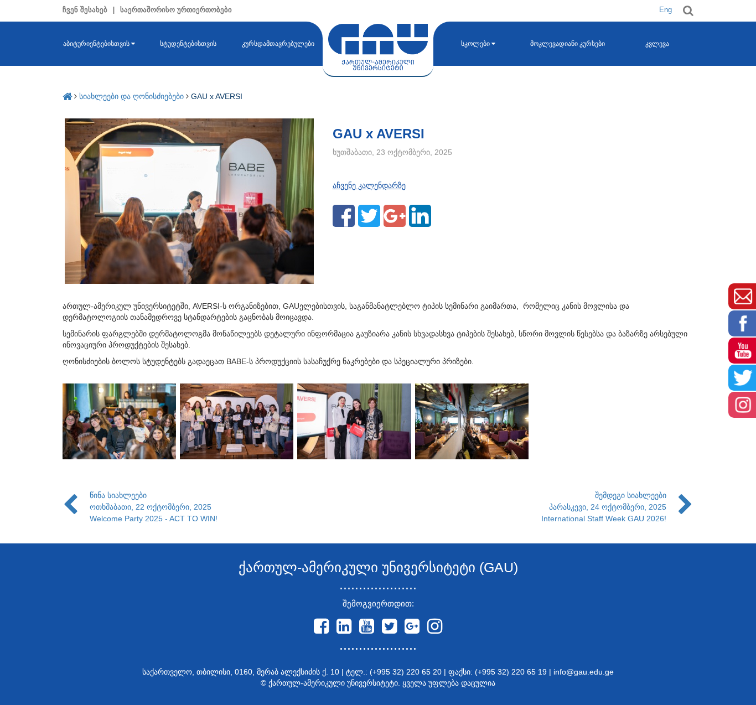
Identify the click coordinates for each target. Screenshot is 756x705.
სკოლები (475, 44)
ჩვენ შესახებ (85, 10)
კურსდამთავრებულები (278, 44)
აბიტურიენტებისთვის (96, 44)
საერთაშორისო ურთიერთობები (176, 10)
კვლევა (657, 44)
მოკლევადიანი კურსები (567, 44)
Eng (665, 10)
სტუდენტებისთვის (188, 44)
